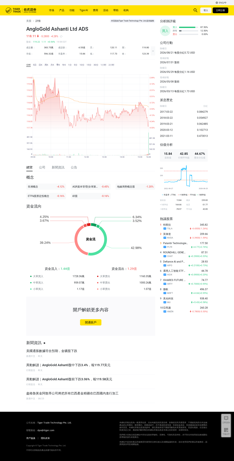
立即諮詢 (226, 422)
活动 (105, 10)
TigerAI (84, 10)
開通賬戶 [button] (90, 322)
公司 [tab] (42, 167)
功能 (71, 10)
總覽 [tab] (29, 167)
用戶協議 (30, 438)
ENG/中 (223, 2)
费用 (95, 10)
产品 (61, 10)
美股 (28, 20)
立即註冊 (220, 10)
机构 (126, 10)
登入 (206, 10)
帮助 (115, 10)
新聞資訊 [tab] (58, 167)
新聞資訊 (34, 343)
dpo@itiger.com (45, 430)
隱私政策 (45, 438)
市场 (51, 10)
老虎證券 (23, 10)
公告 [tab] (74, 167)
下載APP (226, 434)
